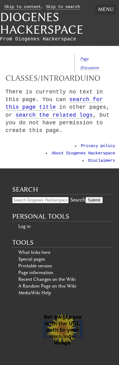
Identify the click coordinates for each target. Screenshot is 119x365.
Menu (106, 9)
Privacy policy (98, 146)
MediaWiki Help (34, 292)
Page (84, 58)
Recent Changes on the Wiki (47, 279)
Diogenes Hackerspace (41, 23)
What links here (34, 252)
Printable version (35, 266)
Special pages (31, 259)
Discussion (89, 67)
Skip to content (22, 7)
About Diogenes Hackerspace (83, 153)
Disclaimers (101, 160)
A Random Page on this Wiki (47, 286)
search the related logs (54, 115)
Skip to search (63, 7)
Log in (24, 226)
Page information (35, 272)
